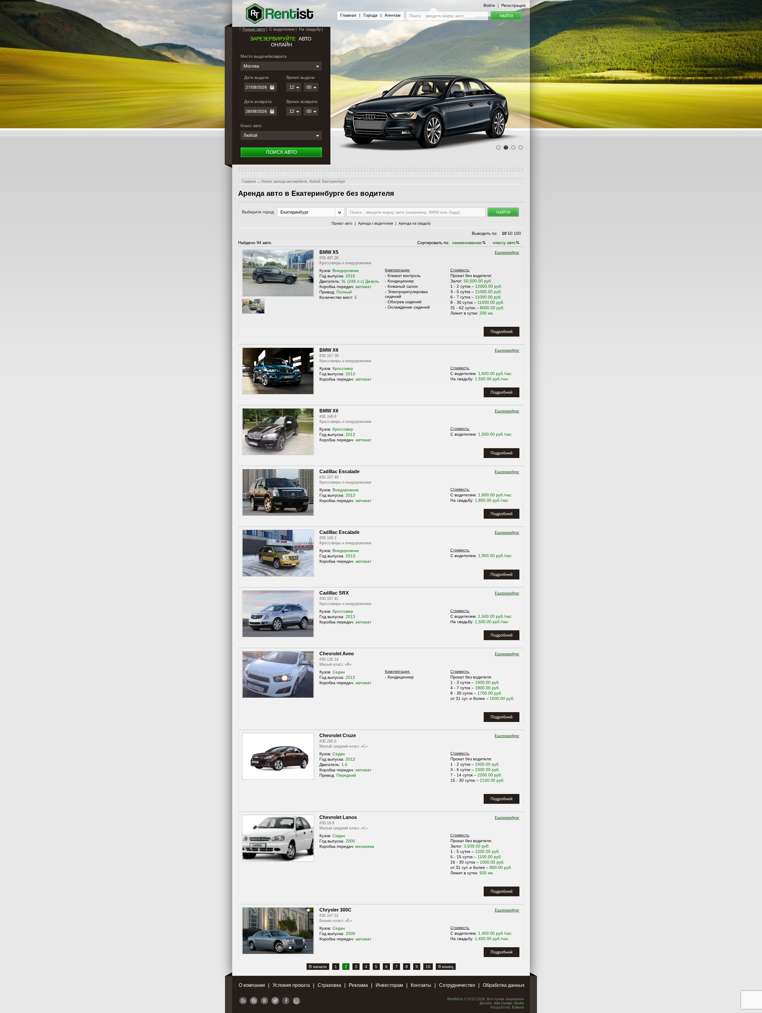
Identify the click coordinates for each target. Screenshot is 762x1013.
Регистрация (513, 5)
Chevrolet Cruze (337, 735)
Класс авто (251, 125)
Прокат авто (342, 223)
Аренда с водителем (375, 223)
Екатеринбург (507, 252)
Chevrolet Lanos (338, 817)
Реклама (358, 985)
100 (517, 233)
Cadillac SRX (334, 592)
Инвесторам (389, 985)
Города (370, 15)
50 (510, 233)
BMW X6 (328, 350)
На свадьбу (310, 29)
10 (504, 233)
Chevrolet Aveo (336, 653)
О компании (252, 985)
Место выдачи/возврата (264, 56)
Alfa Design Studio (509, 1003)
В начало (318, 966)
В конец (445, 966)
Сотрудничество (457, 985)
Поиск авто (281, 152)
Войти (489, 5)
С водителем (282, 29)
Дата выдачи (256, 77)
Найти (506, 16)
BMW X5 (328, 252)
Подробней (502, 331)
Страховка (329, 985)
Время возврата (302, 101)
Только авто (253, 29)
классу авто (504, 242)
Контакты (421, 985)
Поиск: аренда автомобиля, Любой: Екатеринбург (303, 181)
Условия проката (291, 985)
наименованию (467, 242)
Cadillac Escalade (339, 471)
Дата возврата (258, 101)
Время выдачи (300, 77)
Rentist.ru (455, 999)
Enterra (518, 1007)
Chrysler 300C (335, 909)
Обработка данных (503, 985)
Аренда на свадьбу (415, 223)
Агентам (393, 15)
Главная (348, 15)
